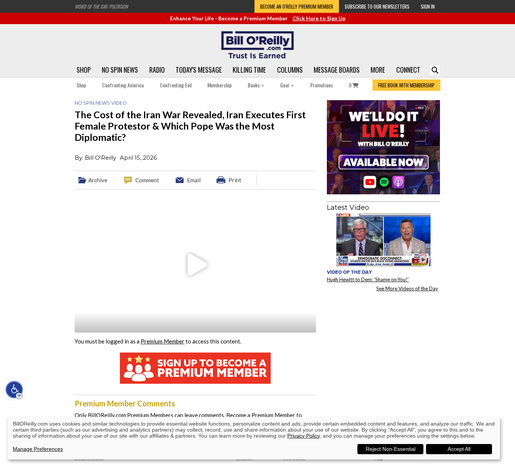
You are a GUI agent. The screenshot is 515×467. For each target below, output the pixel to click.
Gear (285, 85)
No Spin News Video (101, 103)
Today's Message (199, 70)
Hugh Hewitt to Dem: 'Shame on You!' (368, 279)
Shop (84, 70)
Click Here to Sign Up (319, 18)
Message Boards (337, 70)
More (378, 70)
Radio (157, 70)
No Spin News (120, 70)
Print (234, 180)
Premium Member (162, 341)
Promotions (321, 85)
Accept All (459, 449)
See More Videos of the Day (407, 288)
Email (194, 180)
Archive (97, 180)
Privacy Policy (303, 436)
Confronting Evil (176, 85)
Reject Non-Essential (390, 449)
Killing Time (249, 70)
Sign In (428, 6)
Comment (147, 180)
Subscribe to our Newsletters (377, 6)
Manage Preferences (38, 449)
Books (254, 85)
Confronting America (123, 85)
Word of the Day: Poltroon (101, 6)
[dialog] (254, 438)
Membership (219, 85)
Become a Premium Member (260, 415)
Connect (408, 70)
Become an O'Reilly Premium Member (296, 6)
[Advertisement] (383, 344)
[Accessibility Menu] (14, 389)
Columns (290, 70)
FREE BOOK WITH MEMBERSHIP (406, 85)
